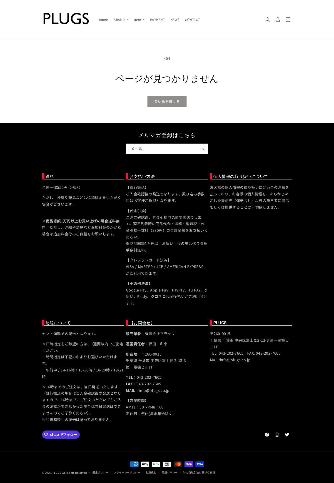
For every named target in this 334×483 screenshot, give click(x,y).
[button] (121, 19)
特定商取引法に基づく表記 (199, 472)
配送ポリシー (170, 472)
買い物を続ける (167, 101)
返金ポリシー (100, 472)
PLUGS (57, 472)
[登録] (203, 148)
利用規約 (151, 472)
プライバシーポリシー (127, 472)
